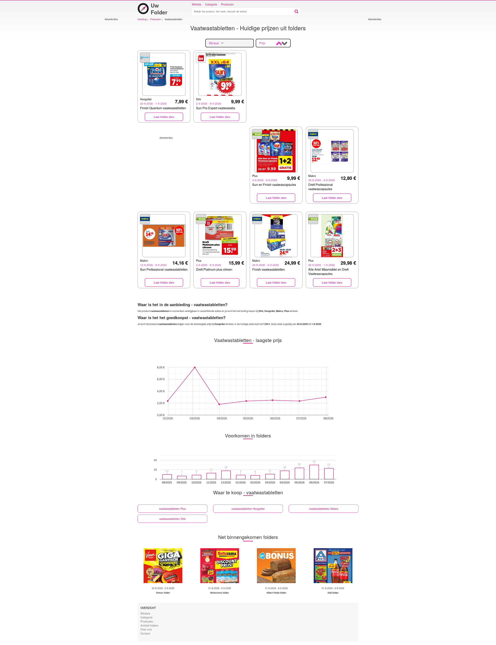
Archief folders (149, 625)
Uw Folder (159, 9)
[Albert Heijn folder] (276, 565)
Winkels (196, 4)
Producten (227, 4)
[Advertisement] (116, 79)
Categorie (211, 4)
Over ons (146, 629)
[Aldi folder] (333, 565)
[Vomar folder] (163, 565)
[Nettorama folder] (219, 565)
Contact (145, 633)
